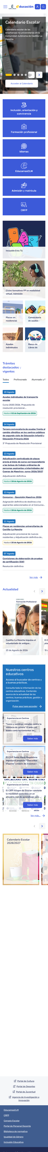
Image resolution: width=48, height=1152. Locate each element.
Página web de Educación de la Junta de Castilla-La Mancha (24, 6)
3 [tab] (18, 75)
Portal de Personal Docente (17, 1126)
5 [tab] (26, 75)
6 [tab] (29, 75)
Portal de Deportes (26, 1086)
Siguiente (39, 75)
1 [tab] (8, 75)
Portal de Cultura (25, 1081)
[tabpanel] (24, 54)
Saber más (32, 738)
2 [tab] (14, 75)
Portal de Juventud (25, 1092)
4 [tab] (22, 75)
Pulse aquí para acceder (25, 706)
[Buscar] (43, 6)
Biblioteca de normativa (15, 1131)
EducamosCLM (24, 171)
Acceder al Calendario (22, 83)
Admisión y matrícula (24, 190)
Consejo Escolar (12, 1120)
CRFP (24, 210)
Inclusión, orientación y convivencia (24, 112)
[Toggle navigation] (5, 6)
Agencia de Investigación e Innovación (25, 1099)
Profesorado (20, 379)
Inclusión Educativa (13, 1142)
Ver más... (36, 815)
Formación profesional (24, 132)
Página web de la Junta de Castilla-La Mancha (12, 6)
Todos (6, 379)
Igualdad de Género (13, 1137)
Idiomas (24, 151)
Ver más (33, 577)
